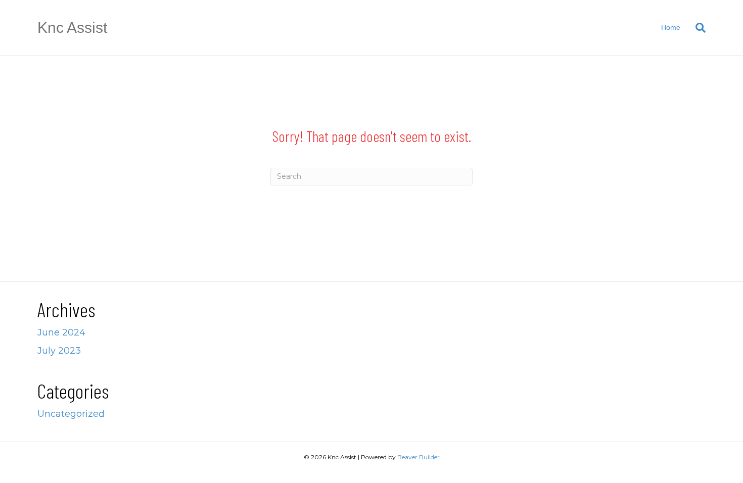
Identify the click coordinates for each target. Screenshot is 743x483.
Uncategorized (71, 413)
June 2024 (61, 332)
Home (670, 27)
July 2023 (59, 350)
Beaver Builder (418, 457)
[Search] (697, 27)
